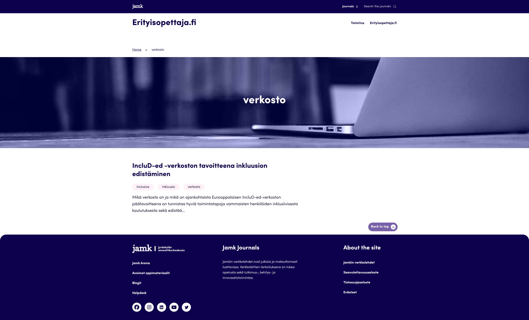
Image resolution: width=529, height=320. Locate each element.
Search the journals (377, 6)
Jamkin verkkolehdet (359, 263)
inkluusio (168, 187)
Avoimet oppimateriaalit (151, 273)
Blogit (136, 283)
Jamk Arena (141, 263)
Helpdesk (139, 293)
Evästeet (350, 292)
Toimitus (358, 23)
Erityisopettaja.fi (383, 23)
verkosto (194, 187)
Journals (348, 6)
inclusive (143, 187)
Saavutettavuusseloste (361, 272)
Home (136, 50)
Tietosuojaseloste (356, 282)
